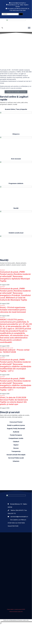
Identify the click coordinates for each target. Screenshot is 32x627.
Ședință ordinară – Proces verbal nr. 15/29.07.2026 (14, 351)
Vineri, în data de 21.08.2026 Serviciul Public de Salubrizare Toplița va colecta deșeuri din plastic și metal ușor (14, 400)
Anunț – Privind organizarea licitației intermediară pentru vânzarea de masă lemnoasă (13, 309)
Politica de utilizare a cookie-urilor (16, 611)
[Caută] (21, 14)
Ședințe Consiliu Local (6, 348)
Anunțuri (2, 270)
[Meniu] (29, 28)
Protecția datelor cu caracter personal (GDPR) (16, 609)
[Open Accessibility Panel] (0, 623)
